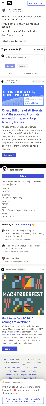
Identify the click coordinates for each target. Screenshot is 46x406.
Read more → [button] (10, 349)
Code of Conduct (16, 73)
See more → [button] (9, 155)
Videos (36, 368)
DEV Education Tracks (17, 371)
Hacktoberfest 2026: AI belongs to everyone (18, 320)
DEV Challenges (18, 368)
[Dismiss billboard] (42, 382)
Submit (10, 66)
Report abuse (31, 73)
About (25, 378)
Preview (22, 66)
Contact (33, 378)
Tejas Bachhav (14, 9)
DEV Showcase (14, 378)
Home (7, 368)
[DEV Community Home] (10, 3)
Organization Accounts (30, 374)
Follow (23, 176)
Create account (36, 3)
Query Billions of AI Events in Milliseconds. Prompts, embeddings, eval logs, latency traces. (22, 116)
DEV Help (32, 371)
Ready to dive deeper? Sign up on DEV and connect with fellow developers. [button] (23, 400)
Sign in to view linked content (14, 41)
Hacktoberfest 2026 (11, 334)
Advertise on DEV (12, 374)
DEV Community (23, 224)
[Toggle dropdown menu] (43, 81)
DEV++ (29, 368)
